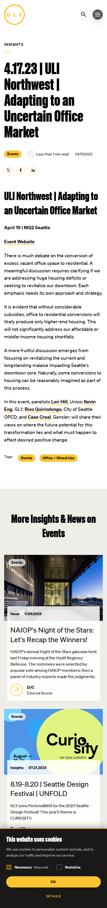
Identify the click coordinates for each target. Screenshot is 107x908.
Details (53, 896)
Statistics (73, 867)
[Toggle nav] (97, 14)
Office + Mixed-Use (59, 457)
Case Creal (39, 417)
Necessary (31, 867)
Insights (13, 44)
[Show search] (84, 14)
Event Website (19, 242)
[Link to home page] (14, 14)
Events (12, 153)
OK (53, 881)
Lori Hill (59, 402)
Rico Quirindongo (43, 409)
